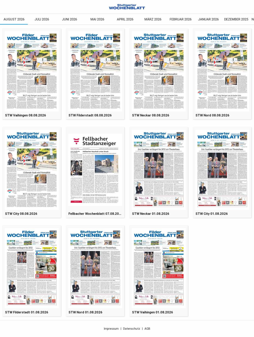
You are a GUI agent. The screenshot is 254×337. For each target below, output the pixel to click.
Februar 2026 (180, 19)
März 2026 (152, 19)
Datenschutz (131, 328)
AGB (147, 328)
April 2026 (125, 19)
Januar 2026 (208, 19)
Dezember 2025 (236, 19)
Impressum (111, 328)
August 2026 (14, 19)
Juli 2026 (42, 19)
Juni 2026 (69, 19)
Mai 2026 (97, 19)
